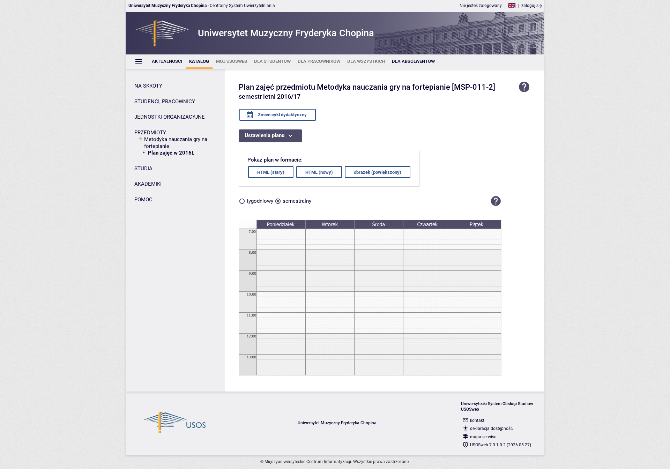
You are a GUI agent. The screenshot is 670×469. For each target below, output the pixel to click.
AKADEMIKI (148, 184)
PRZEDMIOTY (150, 132)
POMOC (143, 199)
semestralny (297, 201)
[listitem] (167, 61)
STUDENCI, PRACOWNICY (164, 101)
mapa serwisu (483, 436)
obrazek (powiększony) (377, 172)
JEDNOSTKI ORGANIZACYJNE (169, 117)
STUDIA (143, 168)
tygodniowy (260, 201)
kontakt (477, 420)
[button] (496, 201)
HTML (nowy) (319, 172)
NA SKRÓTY (148, 86)
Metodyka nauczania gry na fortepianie (175, 142)
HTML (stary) (270, 172)
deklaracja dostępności (492, 428)
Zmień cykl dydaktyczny (282, 114)
